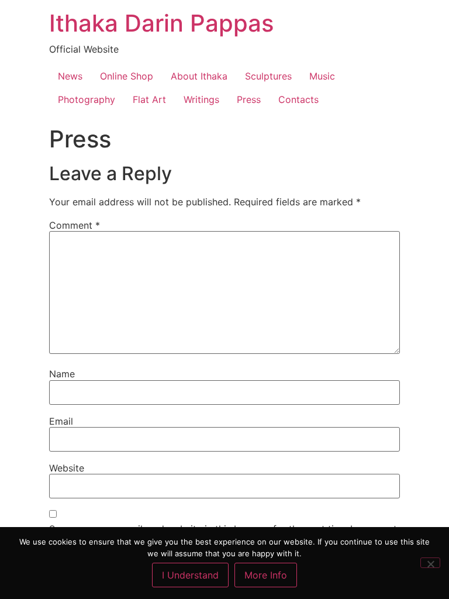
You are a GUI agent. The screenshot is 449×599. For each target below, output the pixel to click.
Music (322, 76)
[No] (430, 562)
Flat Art (149, 99)
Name (62, 373)
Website (66, 468)
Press (249, 99)
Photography (86, 99)
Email (61, 421)
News (70, 76)
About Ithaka (199, 76)
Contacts (298, 99)
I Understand (190, 575)
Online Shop (126, 76)
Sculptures (268, 76)
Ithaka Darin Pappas (161, 23)
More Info (265, 575)
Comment (74, 225)
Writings (201, 99)
